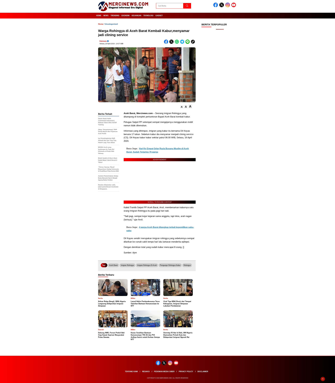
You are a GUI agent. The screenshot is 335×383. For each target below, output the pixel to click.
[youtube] (234, 7)
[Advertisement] (220, 73)
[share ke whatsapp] (177, 43)
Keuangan (136, 16)
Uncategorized (111, 24)
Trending (115, 16)
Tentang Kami (131, 372)
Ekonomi (125, 16)
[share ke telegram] (182, 43)
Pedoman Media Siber (164, 372)
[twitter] (222, 7)
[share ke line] (188, 43)
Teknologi (148, 16)
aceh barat (113, 265)
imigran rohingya (127, 265)
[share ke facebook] (166, 43)
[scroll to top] (322, 379)
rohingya (187, 265)
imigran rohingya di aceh (147, 265)
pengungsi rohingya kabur (170, 265)
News (105, 16)
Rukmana (103, 41)
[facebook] (216, 7)
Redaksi (146, 372)
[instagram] (228, 7)
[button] (181, 106)
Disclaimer (202, 372)
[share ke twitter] (172, 43)
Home (98, 16)
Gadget (159, 16)
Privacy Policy (186, 372)
